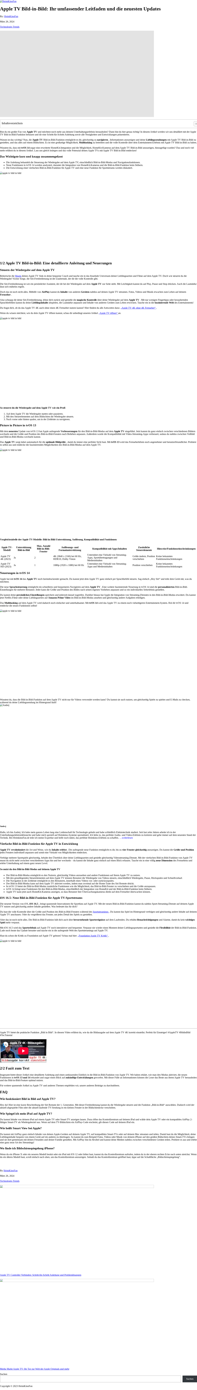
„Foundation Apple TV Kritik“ (93, 935)
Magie (18, 276)
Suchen (3, 1374)
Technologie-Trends (9, 26)
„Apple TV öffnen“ (108, 313)
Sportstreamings (101, 911)
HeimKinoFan (11, 16)
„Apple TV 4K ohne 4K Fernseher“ (138, 308)
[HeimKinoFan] (8, 1)
